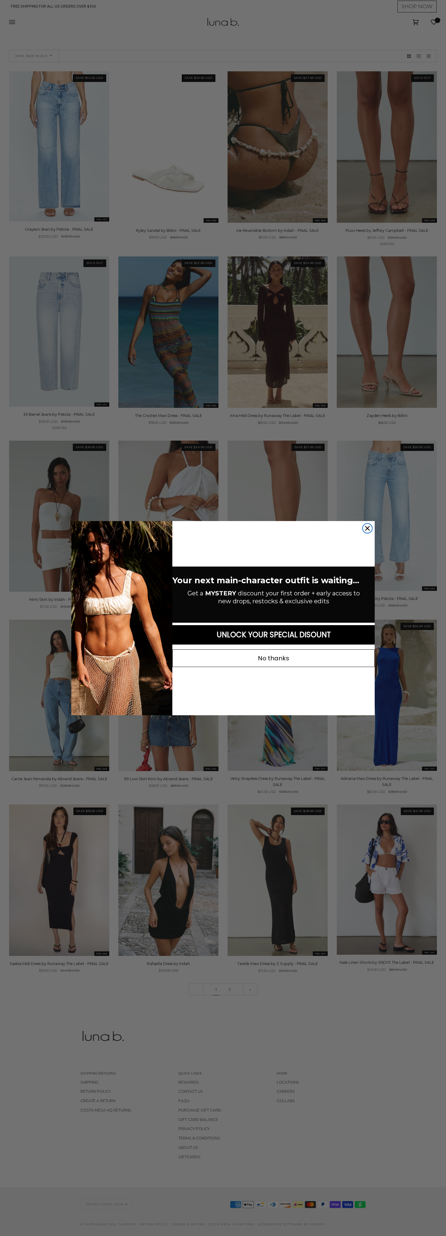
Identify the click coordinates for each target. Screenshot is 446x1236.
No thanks (273, 658)
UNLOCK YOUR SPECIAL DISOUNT (274, 635)
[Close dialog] (367, 528)
